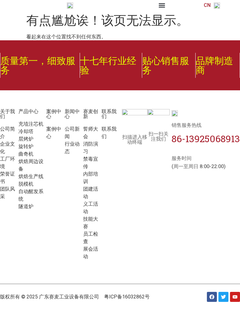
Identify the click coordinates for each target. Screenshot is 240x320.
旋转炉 (25, 146)
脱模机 (25, 184)
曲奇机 (25, 154)
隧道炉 (25, 206)
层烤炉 (25, 139)
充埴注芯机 (30, 124)
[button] (162, 5)
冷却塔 (25, 131)
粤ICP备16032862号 (127, 297)
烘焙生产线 (30, 176)
